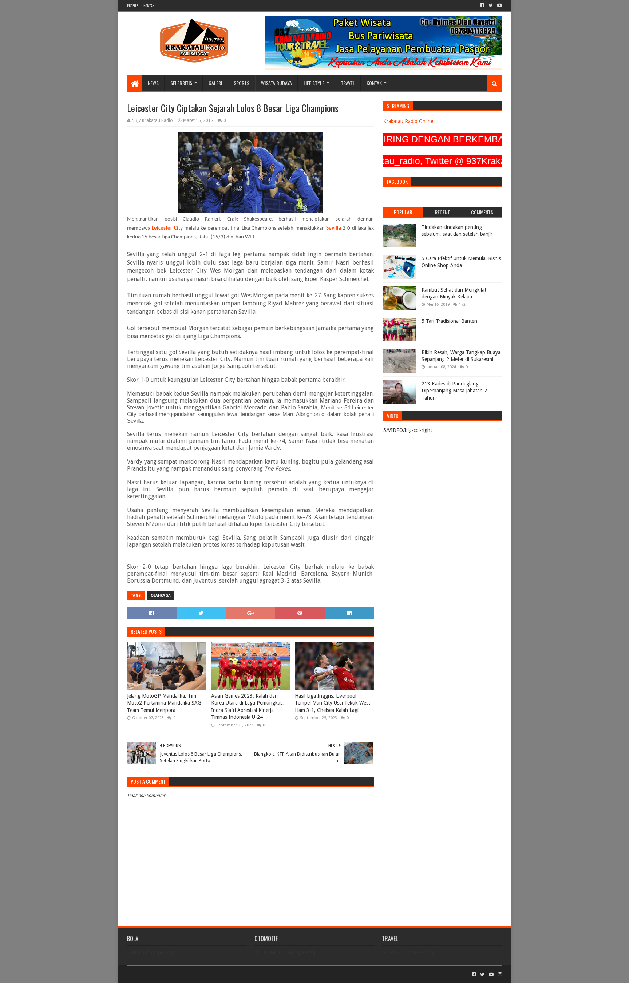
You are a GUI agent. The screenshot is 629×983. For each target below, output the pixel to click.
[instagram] (499, 974)
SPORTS (241, 83)
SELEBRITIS (181, 83)
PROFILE (132, 5)
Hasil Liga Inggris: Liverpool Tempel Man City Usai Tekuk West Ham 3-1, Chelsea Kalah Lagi (332, 703)
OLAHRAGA (161, 596)
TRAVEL (348, 83)
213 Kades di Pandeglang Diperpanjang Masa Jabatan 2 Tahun (454, 391)
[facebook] (482, 5)
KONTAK (148, 5)
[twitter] (490, 5)
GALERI (215, 83)
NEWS (153, 83)
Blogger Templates (209, 974)
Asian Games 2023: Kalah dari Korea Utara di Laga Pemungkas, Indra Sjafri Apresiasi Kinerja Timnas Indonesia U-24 (247, 706)
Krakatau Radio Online (408, 121)
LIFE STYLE (314, 83)
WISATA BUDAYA (276, 83)
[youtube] (499, 5)
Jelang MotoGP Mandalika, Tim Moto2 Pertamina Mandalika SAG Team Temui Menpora (164, 703)
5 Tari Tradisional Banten (449, 321)
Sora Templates (167, 974)
